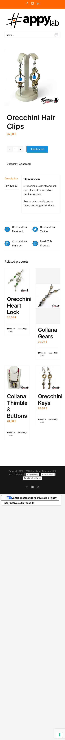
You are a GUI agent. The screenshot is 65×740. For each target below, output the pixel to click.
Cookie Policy (47, 474)
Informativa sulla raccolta (19, 502)
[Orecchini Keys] (48, 378)
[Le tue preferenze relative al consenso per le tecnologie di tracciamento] (60, 735)
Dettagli (23, 329)
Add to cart (37, 149)
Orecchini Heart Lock (19, 305)
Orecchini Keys (50, 399)
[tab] (12, 178)
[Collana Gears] (48, 296)
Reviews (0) (11, 185)
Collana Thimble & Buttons (17, 406)
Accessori (25, 163)
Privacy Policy (32, 474)
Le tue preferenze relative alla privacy (34, 497)
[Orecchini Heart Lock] (17, 280)
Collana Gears (47, 333)
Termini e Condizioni (32, 478)
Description (11, 178)
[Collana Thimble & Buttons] (17, 378)
